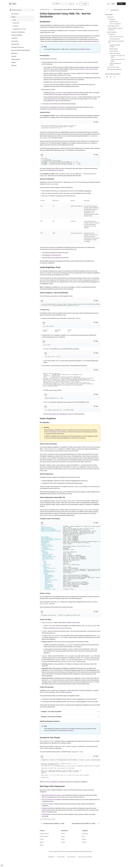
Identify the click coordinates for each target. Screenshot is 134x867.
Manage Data (15, 44)
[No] (111, 77)
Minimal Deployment (115, 38)
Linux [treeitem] (14, 20)
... (51, 9)
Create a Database (16, 35)
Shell (42, 154)
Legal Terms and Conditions (85, 856)
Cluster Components (66, 692)
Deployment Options (68, 730)
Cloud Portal (65, 631)
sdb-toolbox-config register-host (53, 257)
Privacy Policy (76, 851)
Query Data (14, 41)
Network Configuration (115, 23)
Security (13, 56)
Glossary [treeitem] (14, 65)
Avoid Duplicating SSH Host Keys (53, 170)
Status (41, 845)
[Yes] (107, 77)
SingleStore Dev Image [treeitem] (19, 29)
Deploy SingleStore (111, 32)
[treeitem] (21, 13)
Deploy (13, 17)
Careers (84, 839)
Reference (14, 53)
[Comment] (114, 77)
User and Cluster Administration (20, 50)
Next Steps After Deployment (114, 69)
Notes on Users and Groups (116, 36)
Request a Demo (44, 836)
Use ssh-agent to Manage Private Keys (64, 94)
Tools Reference (46, 814)
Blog (83, 836)
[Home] (12, 3)
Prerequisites (111, 19)
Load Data (14, 38)
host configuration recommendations (56, 431)
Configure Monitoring (48, 808)
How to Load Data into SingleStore (51, 799)
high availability (67, 622)
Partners (84, 842)
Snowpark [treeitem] (15, 26)
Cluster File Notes (114, 51)
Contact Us (85, 833)
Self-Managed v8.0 (44, 9)
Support (13, 62)
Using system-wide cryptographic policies (60, 414)
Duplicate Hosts (114, 21)
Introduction (15, 14)
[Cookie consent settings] (2, 865)
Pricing (41, 839)
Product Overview (44, 833)
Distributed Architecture (92, 41)
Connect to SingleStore (18, 32)
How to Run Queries (47, 804)
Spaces (63, 836)
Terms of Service (85, 851)
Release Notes (15, 59)
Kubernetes (16, 23)
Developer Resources (17, 47)
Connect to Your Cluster (113, 67)
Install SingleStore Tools (113, 26)
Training (63, 842)
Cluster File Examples (115, 53)
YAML (42, 522)
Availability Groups (53, 628)
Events (62, 839)
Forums (63, 833)
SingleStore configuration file (52, 255)
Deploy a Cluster (114, 48)
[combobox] (108, 3)
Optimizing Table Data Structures (51, 795)
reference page (81, 661)
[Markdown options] (107, 10)
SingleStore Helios (85, 49)
